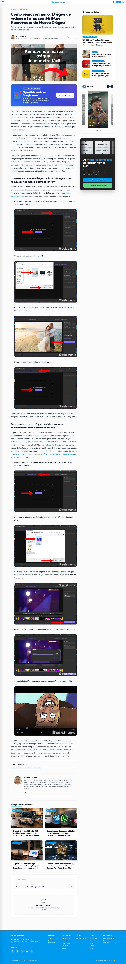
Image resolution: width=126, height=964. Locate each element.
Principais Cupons (81, 938)
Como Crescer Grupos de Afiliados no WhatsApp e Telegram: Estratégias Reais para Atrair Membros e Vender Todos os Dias (61, 834)
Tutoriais (37, 768)
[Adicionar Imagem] (39, 886)
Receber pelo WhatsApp (99, 185)
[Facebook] (12, 951)
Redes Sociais (66, 938)
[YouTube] (27, 951)
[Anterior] (108, 86)
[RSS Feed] (32, 951)
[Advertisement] (98, 219)
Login (118, 2)
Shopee (92, 943)
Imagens (28, 768)
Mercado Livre (94, 938)
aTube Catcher (52, 445)
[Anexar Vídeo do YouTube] (43, 886)
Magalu (92, 948)
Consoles (65, 945)
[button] (67, 37)
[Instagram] (17, 951)
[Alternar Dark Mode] (123, 2)
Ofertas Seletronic (108, 938)
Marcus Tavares (21, 36)
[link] (25, 792)
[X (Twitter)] (22, 951)
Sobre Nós (51, 938)
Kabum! (92, 945)
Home (13, 9)
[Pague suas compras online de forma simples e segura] (97, 54)
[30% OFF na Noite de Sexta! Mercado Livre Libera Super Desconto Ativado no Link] (97, 74)
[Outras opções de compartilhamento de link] (75, 37)
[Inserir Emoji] (28, 886)
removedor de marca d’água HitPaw (51, 124)
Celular (64, 948)
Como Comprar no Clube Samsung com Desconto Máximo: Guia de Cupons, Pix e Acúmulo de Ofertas (60, 866)
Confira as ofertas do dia (97, 180)
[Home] (58, 2)
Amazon (92, 941)
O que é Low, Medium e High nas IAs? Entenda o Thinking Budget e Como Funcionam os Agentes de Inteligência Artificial (26, 867)
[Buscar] (113, 2)
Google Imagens (22, 9)
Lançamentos (66, 943)
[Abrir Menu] (3, 2)
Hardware (65, 941)
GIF (32, 886)
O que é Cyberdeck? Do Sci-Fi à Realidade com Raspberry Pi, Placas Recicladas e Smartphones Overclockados (26, 834)
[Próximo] (111, 86)
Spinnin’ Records (18, 454)
